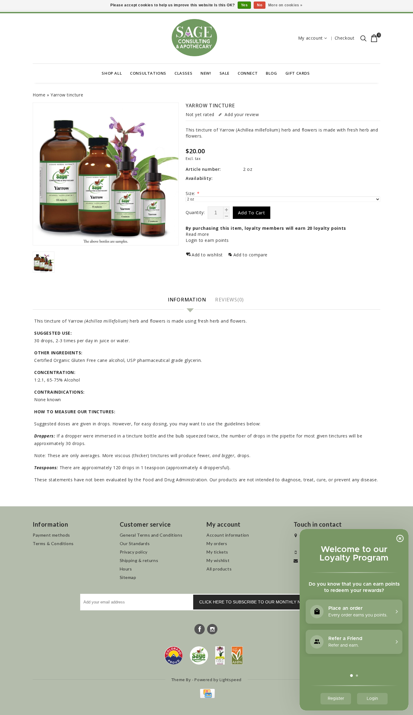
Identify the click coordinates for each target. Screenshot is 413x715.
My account (310, 38)
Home (39, 95)
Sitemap (128, 577)
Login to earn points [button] (207, 240)
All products (219, 568)
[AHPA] (237, 655)
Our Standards (135, 543)
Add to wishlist (208, 255)
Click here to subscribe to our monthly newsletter (262, 602)
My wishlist (218, 560)
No (259, 5)
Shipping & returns (139, 560)
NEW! (205, 73)
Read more (197, 234)
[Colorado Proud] (173, 655)
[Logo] (199, 655)
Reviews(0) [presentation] (229, 299)
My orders (217, 543)
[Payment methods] (206, 697)
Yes (244, 5)
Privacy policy (134, 551)
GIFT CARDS (297, 73)
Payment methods (51, 535)
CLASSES (183, 73)
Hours (126, 568)
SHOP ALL (112, 73)
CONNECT (248, 73)
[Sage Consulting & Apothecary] (194, 37)
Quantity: (195, 212)
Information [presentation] (187, 299)
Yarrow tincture (66, 95)
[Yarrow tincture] (106, 173)
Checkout (345, 38)
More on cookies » (285, 5)
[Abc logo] (220, 655)
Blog (271, 73)
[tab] (188, 300)
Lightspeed (231, 679)
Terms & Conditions (53, 543)
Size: (192, 193)
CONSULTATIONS (148, 73)
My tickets (217, 551)
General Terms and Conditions (151, 535)
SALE (224, 73)
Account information (228, 535)
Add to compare (250, 255)
